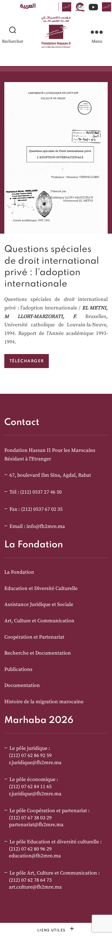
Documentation (22, 685)
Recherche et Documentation (37, 653)
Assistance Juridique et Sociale (38, 604)
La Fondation (19, 572)
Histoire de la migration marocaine (44, 702)
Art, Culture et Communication (39, 621)
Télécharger (26, 361)
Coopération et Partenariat (34, 637)
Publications (18, 669)
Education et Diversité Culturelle (41, 588)
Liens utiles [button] (52, 930)
